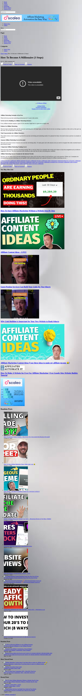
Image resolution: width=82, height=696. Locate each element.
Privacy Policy (7, 7)
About (5, 3)
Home (5, 2)
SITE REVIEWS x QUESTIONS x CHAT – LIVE (17, 573)
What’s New (7, 24)
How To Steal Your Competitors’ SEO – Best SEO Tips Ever (19, 672)
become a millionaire (31, 160)
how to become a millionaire (73, 160)
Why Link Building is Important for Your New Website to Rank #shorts (30, 321)
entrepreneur (54, 160)
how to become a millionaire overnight (45, 162)
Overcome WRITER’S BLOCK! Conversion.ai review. (18, 546)
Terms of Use (7, 9)
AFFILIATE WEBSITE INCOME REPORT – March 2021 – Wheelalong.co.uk (24, 609)
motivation (26, 163)
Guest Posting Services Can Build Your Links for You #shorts (26, 287)
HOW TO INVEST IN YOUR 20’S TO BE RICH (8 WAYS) (20, 637)
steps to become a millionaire (36, 163)
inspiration (3, 163)
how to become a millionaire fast (9, 162)
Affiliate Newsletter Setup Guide (12, 668)
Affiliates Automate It (10, 694)
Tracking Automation (41, 107)
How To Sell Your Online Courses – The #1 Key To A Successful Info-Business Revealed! (27, 437)
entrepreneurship (62, 160)
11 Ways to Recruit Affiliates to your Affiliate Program (17, 646)
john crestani (9, 163)
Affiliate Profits (41, 106)
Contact (6, 5)
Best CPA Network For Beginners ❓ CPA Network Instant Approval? (22, 582)
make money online (18, 163)
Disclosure (6, 6)
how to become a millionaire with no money (66, 162)
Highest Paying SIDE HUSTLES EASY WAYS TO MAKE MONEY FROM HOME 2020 (27, 654)
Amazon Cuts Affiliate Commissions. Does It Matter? (17, 650)
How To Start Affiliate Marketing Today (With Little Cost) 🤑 (19, 464)
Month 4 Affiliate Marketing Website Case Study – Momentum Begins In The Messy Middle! (27, 519)
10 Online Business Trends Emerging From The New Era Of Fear (20, 578)
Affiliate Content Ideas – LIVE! (14, 252)
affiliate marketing (21, 160)
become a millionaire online (44, 160)
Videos (5, 25)
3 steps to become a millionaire (8, 160)
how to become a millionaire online (26, 162)
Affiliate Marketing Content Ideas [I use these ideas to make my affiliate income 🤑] (35, 363)
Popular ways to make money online (41, 109)
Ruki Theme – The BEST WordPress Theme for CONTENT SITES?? (22, 491)
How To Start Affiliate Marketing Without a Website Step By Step (28, 211)
